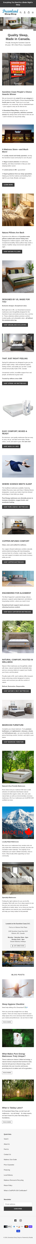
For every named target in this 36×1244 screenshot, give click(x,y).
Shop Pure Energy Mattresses (16, 507)
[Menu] (33, 12)
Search (6, 1139)
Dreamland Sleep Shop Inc (15, 1237)
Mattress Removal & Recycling (13, 1180)
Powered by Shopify (27, 1237)
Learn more (8, 184)
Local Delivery (8, 1175)
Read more (7, 1022)
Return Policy (8, 1185)
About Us (7, 1144)
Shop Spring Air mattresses (15, 383)
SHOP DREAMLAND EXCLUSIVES (15, 325)
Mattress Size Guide (10, 1159)
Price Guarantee (9, 1165)
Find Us (6, 1149)
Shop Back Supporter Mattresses (17, 612)
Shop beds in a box (11, 446)
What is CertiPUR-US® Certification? (15, 1190)
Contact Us (7, 1154)
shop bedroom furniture (14, 742)
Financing (7, 1170)
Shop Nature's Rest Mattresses (16, 691)
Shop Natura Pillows (12, 251)
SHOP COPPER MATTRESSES (14, 562)
